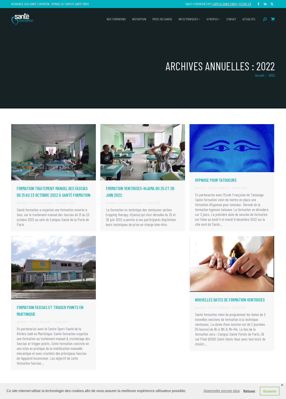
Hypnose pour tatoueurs (215, 180)
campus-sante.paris (224, 4)
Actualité (22, 203)
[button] (216, 6)
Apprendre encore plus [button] (222, 391)
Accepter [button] (270, 391)
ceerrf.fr (245, 4)
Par (41, 203)
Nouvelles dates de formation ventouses (230, 299)
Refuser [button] (249, 391)
